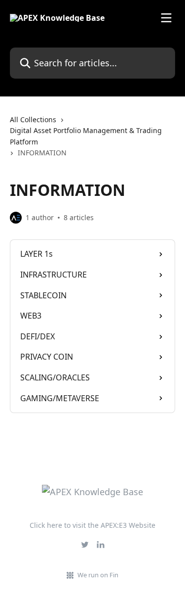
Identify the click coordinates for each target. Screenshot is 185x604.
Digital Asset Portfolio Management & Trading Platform (86, 136)
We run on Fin (97, 574)
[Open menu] (166, 18)
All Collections (33, 119)
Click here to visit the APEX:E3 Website (92, 525)
